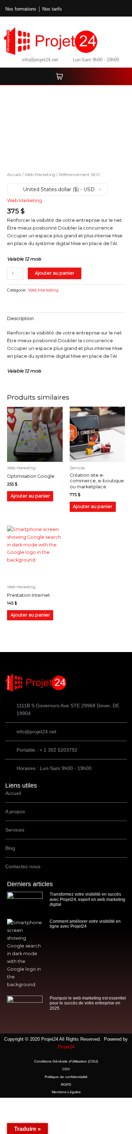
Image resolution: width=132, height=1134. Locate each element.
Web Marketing (40, 174)
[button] (104, 9)
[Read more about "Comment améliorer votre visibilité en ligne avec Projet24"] (25, 954)
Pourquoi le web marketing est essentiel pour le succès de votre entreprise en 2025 (88, 1003)
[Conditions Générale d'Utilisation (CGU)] (66, 1061)
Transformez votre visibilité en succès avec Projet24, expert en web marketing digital (87, 899)
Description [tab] (20, 318)
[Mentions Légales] (66, 1092)
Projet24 (66, 1047)
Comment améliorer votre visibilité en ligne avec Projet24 (85, 924)
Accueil (14, 174)
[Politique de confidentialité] (66, 1077)
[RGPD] (66, 1085)
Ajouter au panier (54, 273)
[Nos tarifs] (52, 9)
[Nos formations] (21, 9)
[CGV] (66, 1069)
